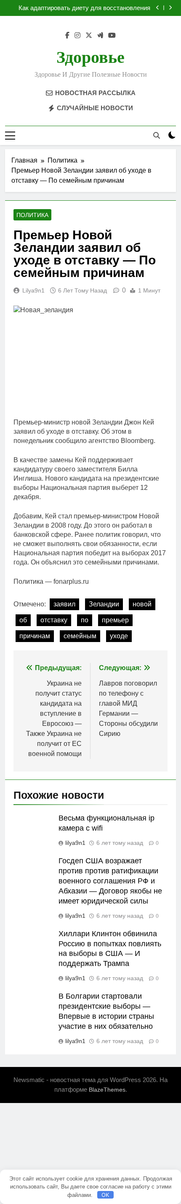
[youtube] (112, 36)
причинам (34, 636)
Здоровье (90, 57)
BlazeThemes (107, 1089)
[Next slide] (170, 7)
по (84, 620)
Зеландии (104, 604)
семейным (80, 636)
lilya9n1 (33, 290)
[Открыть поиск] (156, 135)
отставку (53, 620)
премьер (115, 620)
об (23, 620)
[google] (100, 36)
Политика (32, 215)
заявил (64, 604)
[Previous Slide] (157, 7)
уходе (119, 636)
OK (105, 1194)
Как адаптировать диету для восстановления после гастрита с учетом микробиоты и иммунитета (84, 8)
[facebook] (67, 36)
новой (142, 604)
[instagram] (77, 36)
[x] (89, 36)
